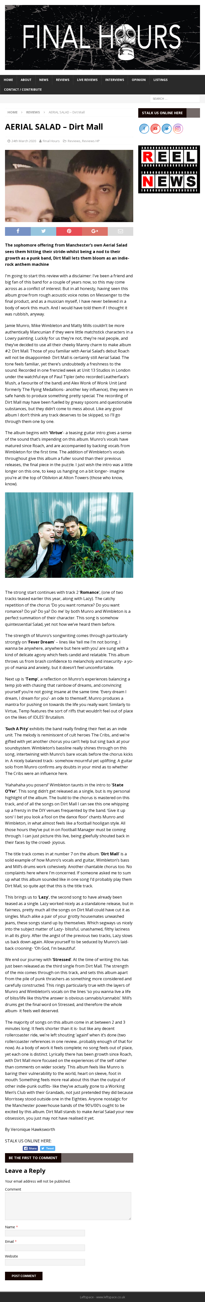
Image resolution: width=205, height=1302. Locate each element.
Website (11, 1256)
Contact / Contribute (23, 89)
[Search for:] (175, 98)
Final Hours (51, 141)
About (26, 80)
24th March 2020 (24, 141)
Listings (161, 80)
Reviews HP (91, 141)
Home (8, 80)
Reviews (62, 80)
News (43, 80)
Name (10, 1227)
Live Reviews (87, 80)
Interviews (114, 80)
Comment (13, 1189)
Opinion (139, 80)
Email (10, 1241)
